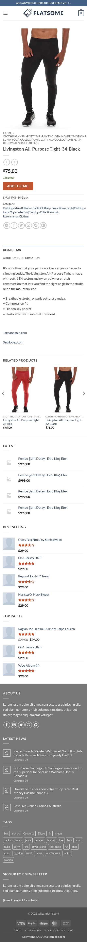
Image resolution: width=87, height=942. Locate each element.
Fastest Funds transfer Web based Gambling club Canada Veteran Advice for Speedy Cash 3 (48, 753)
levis (69, 840)
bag (6, 833)
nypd (7, 846)
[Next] (83, 401)
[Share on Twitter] (21, 225)
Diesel (41, 833)
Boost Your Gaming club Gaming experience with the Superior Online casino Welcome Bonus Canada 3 (47, 772)
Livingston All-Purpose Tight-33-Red (21, 421)
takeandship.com (48, 913)
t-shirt (30, 853)
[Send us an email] (28, 724)
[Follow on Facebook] (6, 724)
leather (51, 840)
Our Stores (33, 930)
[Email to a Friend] (28, 225)
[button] (5, 13)
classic (16, 833)
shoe (74, 846)
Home (7, 133)
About (18, 930)
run (66, 846)
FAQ (70, 930)
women (8, 860)
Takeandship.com (15, 333)
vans (40, 853)
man (78, 840)
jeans (28, 840)
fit (50, 833)
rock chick (55, 846)
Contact (59, 930)
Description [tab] (12, 249)
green (58, 833)
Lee (61, 840)
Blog (47, 930)
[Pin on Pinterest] (36, 225)
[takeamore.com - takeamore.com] (43, 13)
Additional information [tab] (21, 258)
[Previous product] (14, 162)
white (67, 853)
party (17, 846)
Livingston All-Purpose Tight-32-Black (64, 421)
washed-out (53, 853)
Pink (26, 846)
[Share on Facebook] (14, 225)
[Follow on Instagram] (14, 724)
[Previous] (3, 401)
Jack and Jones (13, 840)
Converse (28, 833)
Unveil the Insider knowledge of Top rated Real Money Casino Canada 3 (46, 791)
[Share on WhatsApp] (6, 225)
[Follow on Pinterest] (36, 724)
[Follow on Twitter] (21, 724)
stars (7, 853)
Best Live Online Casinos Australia (37, 806)
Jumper (39, 840)
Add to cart (18, 186)
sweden (18, 853)
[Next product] (6, 162)
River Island (39, 846)
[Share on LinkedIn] (43, 225)
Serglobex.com (13, 342)
